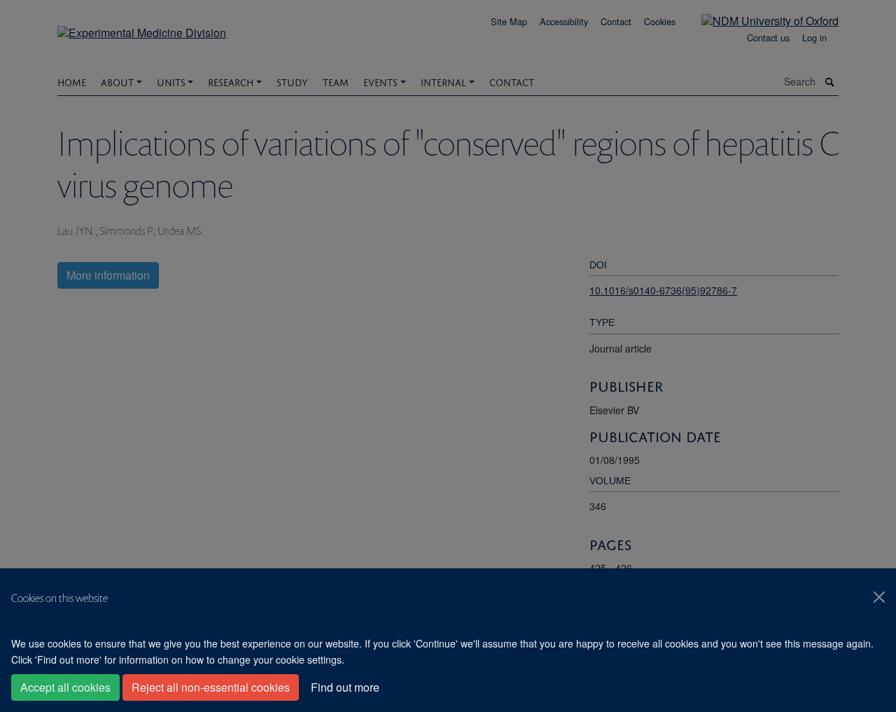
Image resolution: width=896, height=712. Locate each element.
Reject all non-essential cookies (211, 687)
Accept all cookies (65, 687)
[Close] (879, 597)
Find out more (345, 687)
